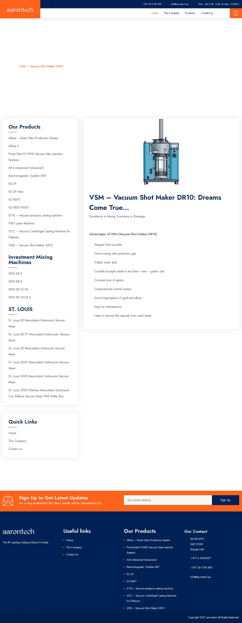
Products (190, 13)
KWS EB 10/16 (18, 289)
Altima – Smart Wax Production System (33, 138)
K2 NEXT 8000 (19, 207)
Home (154, 13)
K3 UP (12, 184)
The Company (171, 13)
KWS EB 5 (15, 273)
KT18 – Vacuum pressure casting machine (35, 215)
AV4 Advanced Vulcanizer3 (26, 168)
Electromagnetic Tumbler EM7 (27, 176)
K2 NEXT (14, 199)
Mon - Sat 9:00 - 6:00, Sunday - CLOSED (219, 4)
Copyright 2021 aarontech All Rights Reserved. (213, 617)
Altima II (14, 146)
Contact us (207, 13)
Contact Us (72, 554)
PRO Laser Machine (21, 223)
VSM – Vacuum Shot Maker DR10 (31, 245)
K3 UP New (16, 191)
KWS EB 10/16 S (20, 297)
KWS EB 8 (15, 281)
